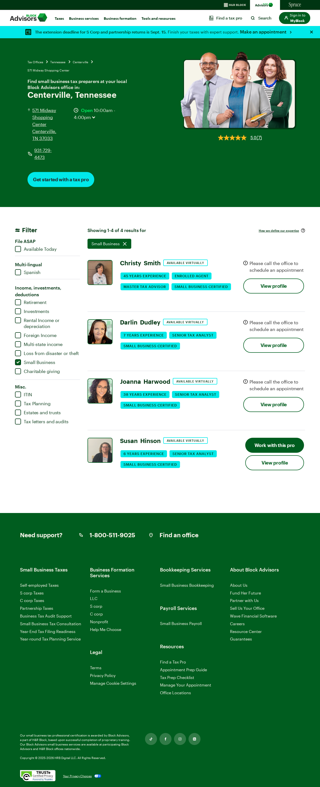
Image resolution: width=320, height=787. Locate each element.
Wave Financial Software (253, 616)
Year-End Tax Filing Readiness (48, 631)
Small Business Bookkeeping (187, 585)
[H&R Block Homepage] (235, 5)
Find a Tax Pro (173, 662)
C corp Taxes (32, 600)
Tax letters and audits (46, 421)
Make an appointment (264, 31)
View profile (273, 286)
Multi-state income (43, 344)
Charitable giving (42, 371)
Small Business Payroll (181, 623)
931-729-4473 (43, 154)
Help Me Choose (105, 629)
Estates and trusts (42, 412)
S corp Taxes (32, 592)
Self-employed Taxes (39, 585)
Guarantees (241, 638)
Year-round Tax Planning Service (50, 638)
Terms (96, 667)
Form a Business (105, 590)
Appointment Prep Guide (183, 669)
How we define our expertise (279, 230)
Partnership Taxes (36, 608)
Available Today (40, 249)
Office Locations (175, 692)
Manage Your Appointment (185, 684)
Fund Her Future (245, 592)
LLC (94, 598)
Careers (237, 623)
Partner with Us (244, 600)
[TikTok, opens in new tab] (151, 739)
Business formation (120, 18)
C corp (96, 614)
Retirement (35, 302)
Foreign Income (40, 335)
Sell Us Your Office (247, 608)
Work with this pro (274, 445)
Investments (36, 311)
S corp (96, 606)
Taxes (59, 18)
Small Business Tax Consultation (50, 623)
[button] (294, 18)
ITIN (28, 394)
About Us (239, 585)
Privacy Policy (103, 675)
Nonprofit (99, 621)
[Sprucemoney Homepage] (295, 5)
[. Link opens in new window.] (38, 776)
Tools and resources (159, 18)
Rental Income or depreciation (41, 323)
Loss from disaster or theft (51, 353)
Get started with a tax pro (61, 179)
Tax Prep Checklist (177, 677)
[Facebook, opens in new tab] (166, 739)
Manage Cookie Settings (113, 683)
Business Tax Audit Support (46, 616)
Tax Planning (37, 403)
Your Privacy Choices (77, 776)
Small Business (39, 362)
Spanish (32, 272)
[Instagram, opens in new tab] (180, 739)
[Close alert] (311, 32)
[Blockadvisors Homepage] (265, 5)
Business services (84, 18)
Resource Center (246, 631)
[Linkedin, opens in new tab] (194, 739)
